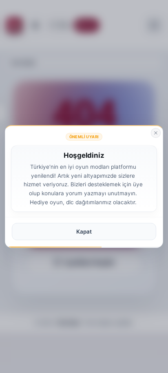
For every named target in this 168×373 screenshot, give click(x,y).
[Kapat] (156, 133)
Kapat (84, 231)
